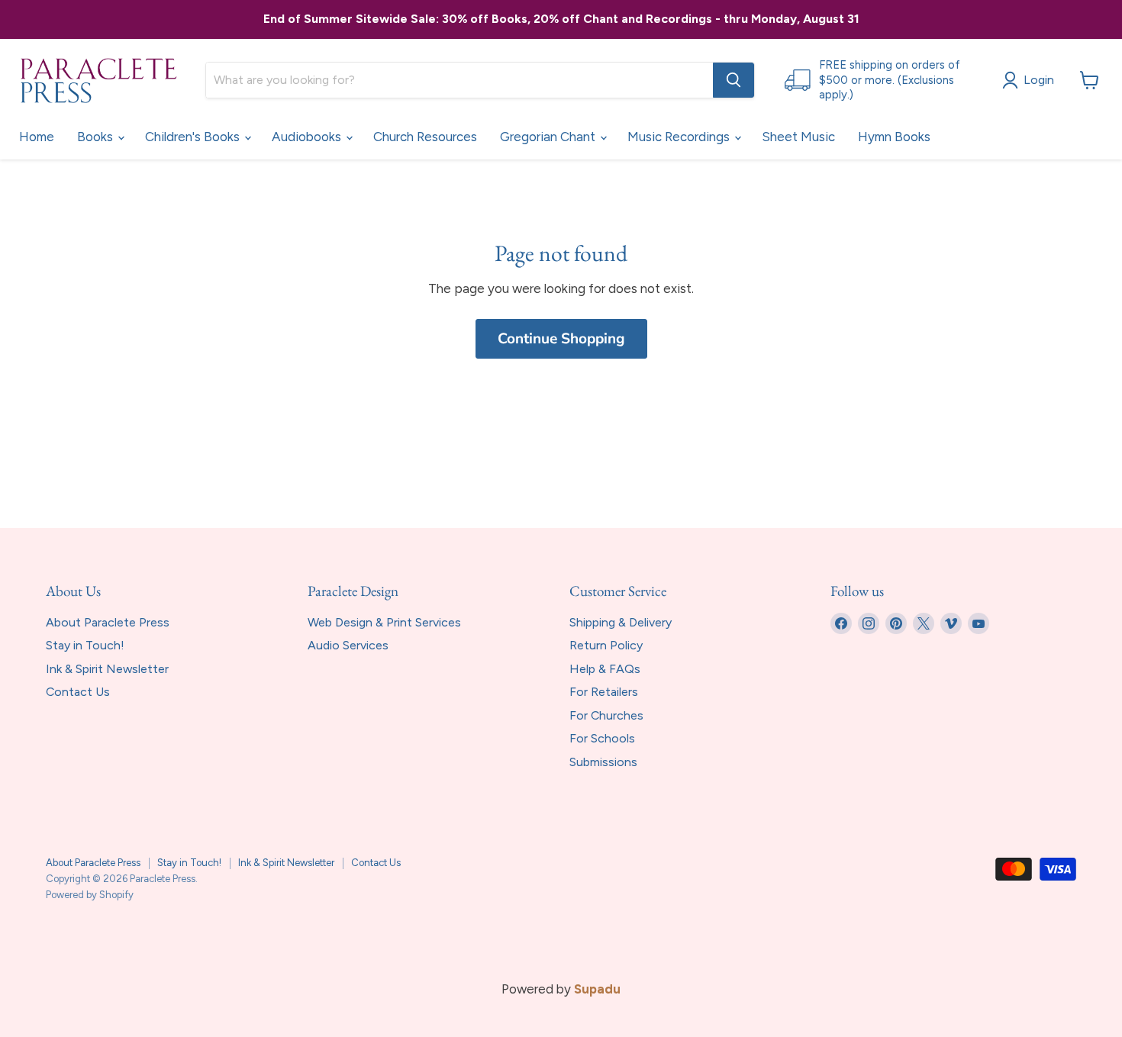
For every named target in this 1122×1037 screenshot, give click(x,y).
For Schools (602, 738)
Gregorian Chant (549, 136)
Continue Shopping (561, 339)
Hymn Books (894, 136)
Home (36, 136)
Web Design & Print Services (384, 622)
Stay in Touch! (85, 645)
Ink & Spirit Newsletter (107, 669)
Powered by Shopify (90, 894)
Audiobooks (308, 136)
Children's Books (194, 136)
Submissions (603, 762)
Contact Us (78, 691)
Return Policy (606, 645)
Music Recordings (680, 136)
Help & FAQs (604, 669)
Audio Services (348, 645)
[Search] (733, 80)
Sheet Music (798, 136)
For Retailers (603, 691)
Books (96, 136)
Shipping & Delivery (620, 622)
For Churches (606, 715)
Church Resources (425, 136)
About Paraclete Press (107, 622)
